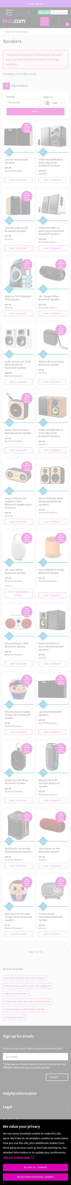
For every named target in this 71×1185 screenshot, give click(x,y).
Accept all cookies (35, 1167)
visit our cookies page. (16, 1157)
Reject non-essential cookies (35, 1177)
